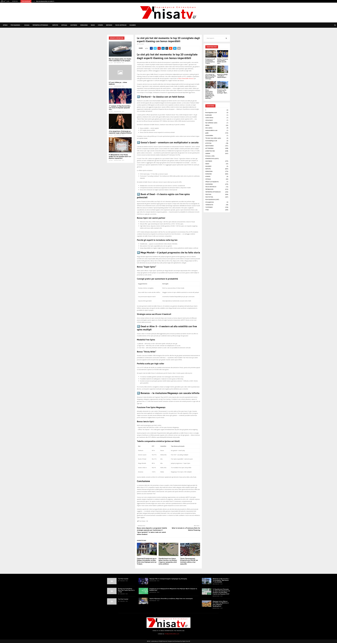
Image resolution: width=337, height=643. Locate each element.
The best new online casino (213, 138)
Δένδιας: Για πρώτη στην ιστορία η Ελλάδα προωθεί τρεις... (222, 61)
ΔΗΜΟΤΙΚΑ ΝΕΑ (210, 151)
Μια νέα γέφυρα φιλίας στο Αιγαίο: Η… (45, 1)
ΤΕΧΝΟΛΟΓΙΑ (209, 204)
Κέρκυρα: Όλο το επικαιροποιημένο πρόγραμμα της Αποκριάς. (168, 579)
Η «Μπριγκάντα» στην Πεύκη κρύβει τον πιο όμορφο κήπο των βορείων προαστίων (120, 156)
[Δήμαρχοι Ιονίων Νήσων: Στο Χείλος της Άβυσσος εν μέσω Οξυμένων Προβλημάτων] (206, 603)
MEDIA (207, 125)
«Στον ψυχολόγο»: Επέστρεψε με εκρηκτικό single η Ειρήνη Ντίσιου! (120, 132)
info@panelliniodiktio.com (172, 634)
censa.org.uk (209, 120)
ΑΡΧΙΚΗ (5, 25)
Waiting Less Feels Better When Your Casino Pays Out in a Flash (126, 590)
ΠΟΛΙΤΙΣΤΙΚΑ (209, 197)
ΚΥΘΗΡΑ (100, 25)
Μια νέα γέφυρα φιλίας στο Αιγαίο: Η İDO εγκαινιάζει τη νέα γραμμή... (120, 59)
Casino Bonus (209, 117)
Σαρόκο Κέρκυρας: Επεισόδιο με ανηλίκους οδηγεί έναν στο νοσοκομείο (171, 598)
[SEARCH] (226, 38)
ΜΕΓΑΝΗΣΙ (109, 25)
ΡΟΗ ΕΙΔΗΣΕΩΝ (15, 25)
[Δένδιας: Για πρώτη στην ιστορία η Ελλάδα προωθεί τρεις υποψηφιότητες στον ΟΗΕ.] (222, 53)
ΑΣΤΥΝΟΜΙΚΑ (209, 148)
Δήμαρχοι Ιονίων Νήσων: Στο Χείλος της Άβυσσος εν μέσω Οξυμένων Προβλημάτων (221, 603)
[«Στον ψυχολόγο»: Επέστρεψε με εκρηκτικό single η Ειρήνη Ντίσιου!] (120, 121)
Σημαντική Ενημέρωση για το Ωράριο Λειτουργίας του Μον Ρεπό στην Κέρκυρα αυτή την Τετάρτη (146, 561)
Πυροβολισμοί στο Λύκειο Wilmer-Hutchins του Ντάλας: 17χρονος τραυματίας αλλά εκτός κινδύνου (168, 561)
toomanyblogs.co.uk (211, 140)
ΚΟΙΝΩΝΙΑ (208, 174)
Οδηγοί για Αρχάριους (212, 181)
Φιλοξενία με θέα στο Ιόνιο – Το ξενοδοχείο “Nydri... (222, 91)
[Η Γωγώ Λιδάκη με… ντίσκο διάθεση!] (120, 72)
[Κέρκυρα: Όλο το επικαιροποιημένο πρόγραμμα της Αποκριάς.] (143, 581)
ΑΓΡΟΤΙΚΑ (208, 143)
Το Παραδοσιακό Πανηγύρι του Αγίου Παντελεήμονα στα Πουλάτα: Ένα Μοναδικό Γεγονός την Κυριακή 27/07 (221, 591)
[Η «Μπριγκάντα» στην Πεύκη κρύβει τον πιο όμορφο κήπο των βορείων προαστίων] (120, 144)
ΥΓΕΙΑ (207, 210)
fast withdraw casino (211, 123)
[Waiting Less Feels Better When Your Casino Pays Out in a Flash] (112, 591)
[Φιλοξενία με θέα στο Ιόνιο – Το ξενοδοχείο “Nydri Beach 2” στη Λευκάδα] (222, 84)
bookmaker (208, 115)
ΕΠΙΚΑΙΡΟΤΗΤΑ (209, 158)
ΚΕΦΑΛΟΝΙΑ (84, 25)
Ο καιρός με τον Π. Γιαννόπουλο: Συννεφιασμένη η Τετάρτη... (210, 61)
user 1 (111, 62)
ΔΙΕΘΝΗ (207, 153)
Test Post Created (123, 579)
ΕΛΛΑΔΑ (26, 25)
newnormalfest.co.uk (211, 130)
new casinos (208, 128)
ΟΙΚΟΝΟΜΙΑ (209, 184)
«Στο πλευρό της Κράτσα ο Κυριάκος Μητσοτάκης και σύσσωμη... (210, 76)
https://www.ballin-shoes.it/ (186, 78)
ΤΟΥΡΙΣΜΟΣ (209, 207)
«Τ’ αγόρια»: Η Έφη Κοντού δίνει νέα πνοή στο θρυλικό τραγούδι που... (119, 107)
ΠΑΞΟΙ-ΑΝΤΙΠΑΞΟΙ (120, 25)
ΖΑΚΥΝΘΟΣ (73, 25)
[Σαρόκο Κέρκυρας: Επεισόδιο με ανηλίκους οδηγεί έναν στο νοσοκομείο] (143, 601)
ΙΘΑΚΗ (93, 25)
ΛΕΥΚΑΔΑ (64, 25)
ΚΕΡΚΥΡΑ (55, 25)
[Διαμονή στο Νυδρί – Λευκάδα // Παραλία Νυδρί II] (222, 69)
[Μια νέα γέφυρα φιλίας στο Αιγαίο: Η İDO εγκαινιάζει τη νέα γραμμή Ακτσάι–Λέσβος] (120, 49)
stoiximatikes (209, 135)
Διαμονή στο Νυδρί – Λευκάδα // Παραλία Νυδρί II (222, 76)
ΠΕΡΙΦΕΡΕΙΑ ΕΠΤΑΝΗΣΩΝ (40, 25)
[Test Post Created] (112, 581)
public (207, 133)
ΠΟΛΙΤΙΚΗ (208, 194)
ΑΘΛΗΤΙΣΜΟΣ (209, 146)
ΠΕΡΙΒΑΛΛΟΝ (209, 189)
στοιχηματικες (209, 202)
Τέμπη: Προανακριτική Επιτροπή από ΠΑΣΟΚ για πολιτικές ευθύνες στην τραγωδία (189, 561)
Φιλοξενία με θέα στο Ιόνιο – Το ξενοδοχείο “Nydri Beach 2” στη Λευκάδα (221, 580)
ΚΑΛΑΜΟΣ (133, 25)
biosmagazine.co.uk (211, 112)
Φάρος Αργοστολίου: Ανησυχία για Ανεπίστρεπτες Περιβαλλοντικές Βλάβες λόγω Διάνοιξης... (209, 94)
